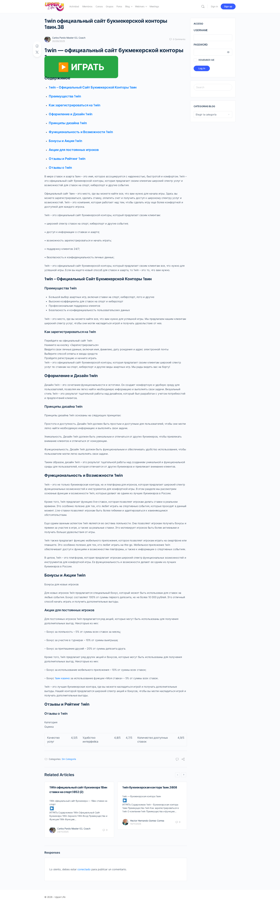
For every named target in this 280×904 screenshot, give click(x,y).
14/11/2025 (135, 823)
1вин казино (62, 678)
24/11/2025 (63, 831)
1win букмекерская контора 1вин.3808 (149, 787)
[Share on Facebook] (37, 46)
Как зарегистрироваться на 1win (74, 105)
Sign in (214, 6)
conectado (84, 869)
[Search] (203, 6)
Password (201, 44)
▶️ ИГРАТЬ (81, 67)
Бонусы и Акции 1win (65, 141)
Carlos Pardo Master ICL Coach (68, 37)
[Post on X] (37, 52)
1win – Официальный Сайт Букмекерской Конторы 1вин (93, 87)
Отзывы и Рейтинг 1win (67, 159)
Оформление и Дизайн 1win (70, 114)
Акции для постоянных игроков (74, 150)
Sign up (228, 6)
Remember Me (206, 60)
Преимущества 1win (65, 96)
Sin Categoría (69, 759)
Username (201, 30)
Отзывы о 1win (60, 168)
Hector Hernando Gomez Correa (147, 820)
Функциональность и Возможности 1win (81, 132)
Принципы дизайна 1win (68, 123)
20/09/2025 (58, 41)
